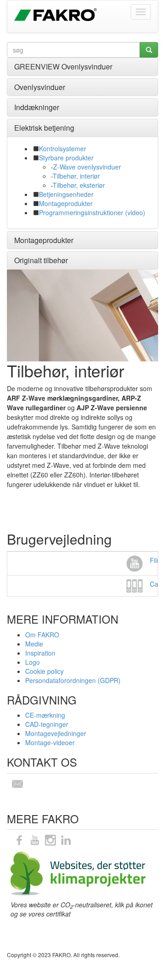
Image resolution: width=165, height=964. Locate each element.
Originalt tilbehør (41, 260)
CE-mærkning (45, 715)
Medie (34, 643)
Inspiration (40, 652)
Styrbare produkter (66, 157)
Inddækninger (36, 107)
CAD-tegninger (46, 724)
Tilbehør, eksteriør (79, 185)
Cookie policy (44, 671)
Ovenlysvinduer (39, 87)
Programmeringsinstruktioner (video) (92, 212)
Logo (32, 662)
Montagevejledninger (55, 733)
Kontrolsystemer (62, 148)
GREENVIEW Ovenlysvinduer (63, 66)
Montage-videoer (50, 742)
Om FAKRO (42, 634)
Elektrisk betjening (44, 127)
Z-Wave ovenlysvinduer (87, 166)
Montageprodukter (66, 203)
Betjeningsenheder (66, 194)
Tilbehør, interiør (76, 175)
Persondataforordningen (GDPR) (73, 680)
